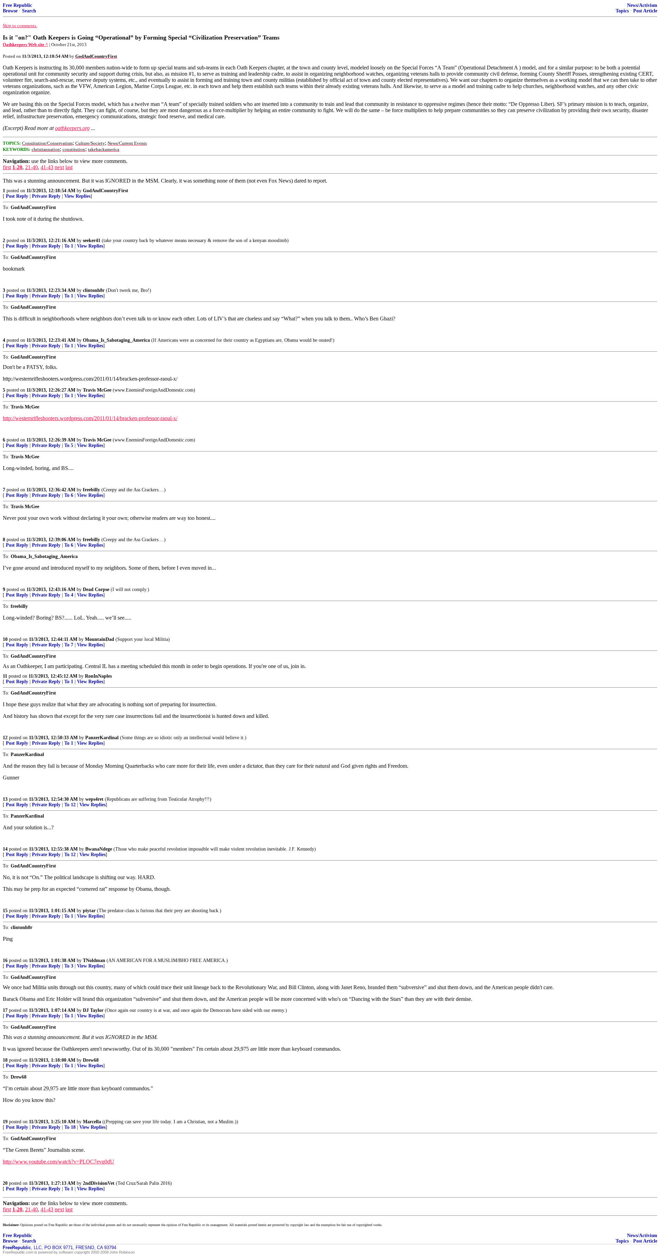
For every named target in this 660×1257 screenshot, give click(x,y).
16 (5, 960)
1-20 (17, 167)
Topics (622, 10)
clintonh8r (93, 290)
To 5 (68, 445)
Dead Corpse (96, 589)
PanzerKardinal (102, 737)
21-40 (31, 167)
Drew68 (91, 1060)
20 (5, 1183)
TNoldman (94, 960)
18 (5, 1060)
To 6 (68, 495)
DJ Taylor (93, 1010)
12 (5, 737)
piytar (89, 910)
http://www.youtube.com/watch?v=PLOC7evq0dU (58, 1162)
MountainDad (99, 639)
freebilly (91, 489)
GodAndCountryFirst (105, 190)
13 (5, 799)
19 (5, 1121)
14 (5, 849)
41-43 (47, 167)
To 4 (68, 595)
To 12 (70, 804)
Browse (10, 10)
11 (5, 676)
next (59, 167)
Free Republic (17, 5)
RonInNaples (98, 676)
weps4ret (94, 799)
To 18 (70, 1127)
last (69, 167)
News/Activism (642, 5)
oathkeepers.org (72, 128)
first (7, 167)
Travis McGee (97, 390)
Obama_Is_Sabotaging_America (116, 340)
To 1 (68, 246)
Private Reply (46, 196)
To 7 (68, 644)
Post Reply (17, 196)
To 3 (68, 966)
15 (5, 910)
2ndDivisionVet (98, 1183)
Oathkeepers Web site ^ (25, 44)
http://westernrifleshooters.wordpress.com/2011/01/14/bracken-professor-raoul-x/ (90, 418)
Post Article (645, 10)
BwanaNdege (98, 849)
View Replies (77, 196)
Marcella (92, 1121)
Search (29, 10)
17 (5, 1010)
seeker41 (91, 240)
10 (5, 639)
